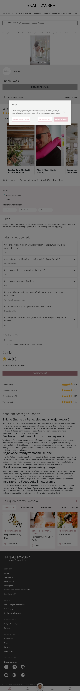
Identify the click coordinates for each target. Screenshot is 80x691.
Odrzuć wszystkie (45, 119)
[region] (40, 112)
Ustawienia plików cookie (21, 119)
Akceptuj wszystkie (61, 119)
